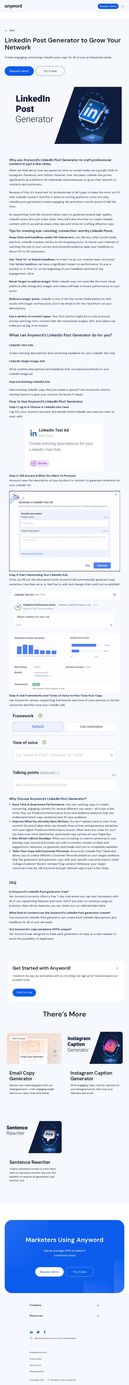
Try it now (50, 71)
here (102, 906)
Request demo (108, 6)
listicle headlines (26, 264)
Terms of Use (35, 1365)
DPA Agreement (37, 1371)
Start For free (24, 992)
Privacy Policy (36, 1359)
